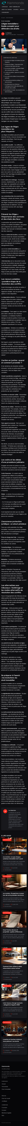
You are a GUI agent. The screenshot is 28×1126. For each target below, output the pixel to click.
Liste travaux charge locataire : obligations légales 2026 (12, 1004)
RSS (3, 1115)
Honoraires (5, 12)
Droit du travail (7, 9)
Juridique (5, 6)
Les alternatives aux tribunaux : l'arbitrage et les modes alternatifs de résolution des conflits (14, 86)
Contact (4, 1110)
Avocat (22, 9)
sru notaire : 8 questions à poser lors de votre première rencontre (13, 894)
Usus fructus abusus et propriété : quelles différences (12, 931)
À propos (4, 1107)
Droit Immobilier (14, 6)
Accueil (3, 17)
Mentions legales (6, 1113)
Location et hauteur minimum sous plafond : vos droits (12, 1040)
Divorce (15, 9)
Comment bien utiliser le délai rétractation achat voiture (12, 967)
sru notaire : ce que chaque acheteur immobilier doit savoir (13, 858)
